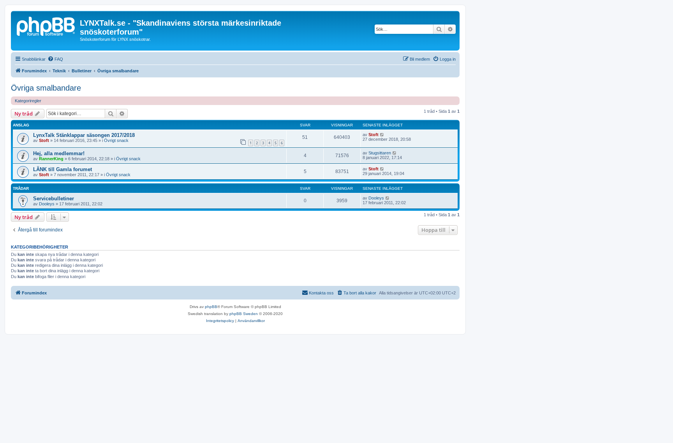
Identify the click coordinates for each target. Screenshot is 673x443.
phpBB (211, 307)
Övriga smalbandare (46, 88)
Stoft (44, 140)
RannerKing (51, 158)
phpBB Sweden (243, 314)
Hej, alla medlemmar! (59, 153)
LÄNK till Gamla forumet (62, 169)
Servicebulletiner (53, 198)
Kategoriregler (28, 100)
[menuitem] (55, 59)
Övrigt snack (116, 140)
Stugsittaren (379, 153)
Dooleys (47, 203)
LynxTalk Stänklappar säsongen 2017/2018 (84, 135)
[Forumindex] (46, 25)
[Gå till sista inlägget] (382, 134)
